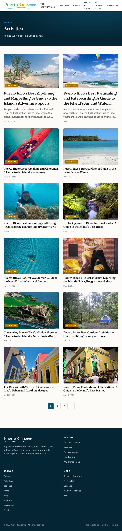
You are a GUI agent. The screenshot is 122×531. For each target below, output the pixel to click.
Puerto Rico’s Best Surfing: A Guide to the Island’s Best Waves (89, 170)
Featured (8, 500)
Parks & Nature (71, 452)
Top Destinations (48, 5)
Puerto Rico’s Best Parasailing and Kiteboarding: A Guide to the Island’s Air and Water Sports (90, 100)
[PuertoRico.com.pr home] (20, 5)
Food (6, 510)
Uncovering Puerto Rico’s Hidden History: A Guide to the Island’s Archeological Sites (30, 334)
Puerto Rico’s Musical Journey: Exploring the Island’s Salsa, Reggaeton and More (89, 279)
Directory (112, 5)
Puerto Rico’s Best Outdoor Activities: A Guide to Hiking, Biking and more (88, 334)
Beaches (64, 5)
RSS (65, 495)
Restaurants (9, 505)
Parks (76, 5)
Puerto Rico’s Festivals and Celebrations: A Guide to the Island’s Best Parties (90, 388)
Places (7, 476)
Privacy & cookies (72, 490)
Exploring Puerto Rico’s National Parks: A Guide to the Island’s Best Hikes (89, 224)
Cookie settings (92, 525)
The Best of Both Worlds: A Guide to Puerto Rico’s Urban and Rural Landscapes (31, 388)
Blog (6, 495)
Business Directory (73, 476)
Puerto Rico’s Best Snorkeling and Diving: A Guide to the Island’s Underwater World (30, 224)
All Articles (69, 481)
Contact (68, 485)
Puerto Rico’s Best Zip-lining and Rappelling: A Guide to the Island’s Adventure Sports (30, 98)
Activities (11, 85)
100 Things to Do (98, 5)
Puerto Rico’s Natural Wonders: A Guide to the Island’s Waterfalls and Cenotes (31, 279)
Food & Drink (87, 5)
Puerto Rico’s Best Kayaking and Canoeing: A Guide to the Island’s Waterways (31, 170)
